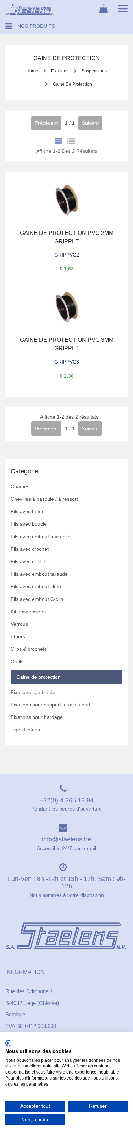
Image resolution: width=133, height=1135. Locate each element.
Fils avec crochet (30, 549)
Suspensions (94, 71)
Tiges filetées (25, 729)
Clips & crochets (29, 649)
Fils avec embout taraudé (39, 574)
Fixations (59, 71)
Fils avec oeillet (28, 561)
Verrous (19, 624)
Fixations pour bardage (37, 717)
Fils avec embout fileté (36, 586)
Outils (17, 662)
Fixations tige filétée (33, 692)
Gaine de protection (72, 84)
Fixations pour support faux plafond (50, 705)
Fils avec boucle (29, 524)
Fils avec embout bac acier (41, 536)
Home (32, 71)
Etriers (18, 636)
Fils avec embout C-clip (37, 599)
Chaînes (20, 486)
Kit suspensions (28, 611)
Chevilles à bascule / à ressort (44, 499)
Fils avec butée (28, 511)
